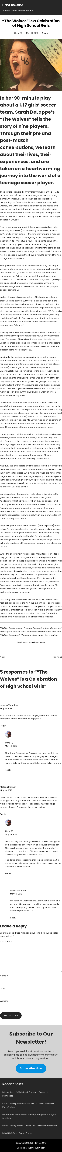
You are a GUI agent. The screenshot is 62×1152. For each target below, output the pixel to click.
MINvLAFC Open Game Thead (17, 1133)
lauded (38, 216)
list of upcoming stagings (40, 616)
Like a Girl (18, 571)
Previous (57, 656)
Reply (3, 725)
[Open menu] (58, 7)
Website (4, 1000)
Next (2, 656)
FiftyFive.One (12, 5)
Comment (6, 941)
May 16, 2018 (6, 708)
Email (3, 988)
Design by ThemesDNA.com (31, 1147)
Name (4, 975)
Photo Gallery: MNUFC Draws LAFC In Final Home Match (30, 1125)
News (45, 33)
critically (30, 216)
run (44, 216)
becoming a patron (48, 635)
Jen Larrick (22, 642)
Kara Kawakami (37, 642)
